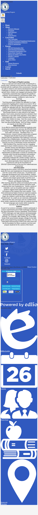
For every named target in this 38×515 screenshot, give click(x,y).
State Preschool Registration (16, 49)
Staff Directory (12, 32)
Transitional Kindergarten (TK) (17, 51)
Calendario (11, 58)
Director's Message (13, 29)
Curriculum (4, 78)
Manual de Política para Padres (17, 54)
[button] (7, 27)
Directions (11, 30)
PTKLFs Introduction (14, 44)
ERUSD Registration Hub (15, 48)
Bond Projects (12, 35)
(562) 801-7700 (5, 268)
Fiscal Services (12, 65)
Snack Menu (11, 59)
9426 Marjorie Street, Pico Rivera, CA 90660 (14, 267)
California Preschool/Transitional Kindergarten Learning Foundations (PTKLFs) (21, 41)
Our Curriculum (12, 39)
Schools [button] (19, 73)
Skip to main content (7, 1)
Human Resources (13, 63)
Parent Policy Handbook (15, 53)
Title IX (10, 34)
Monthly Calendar (13, 56)
